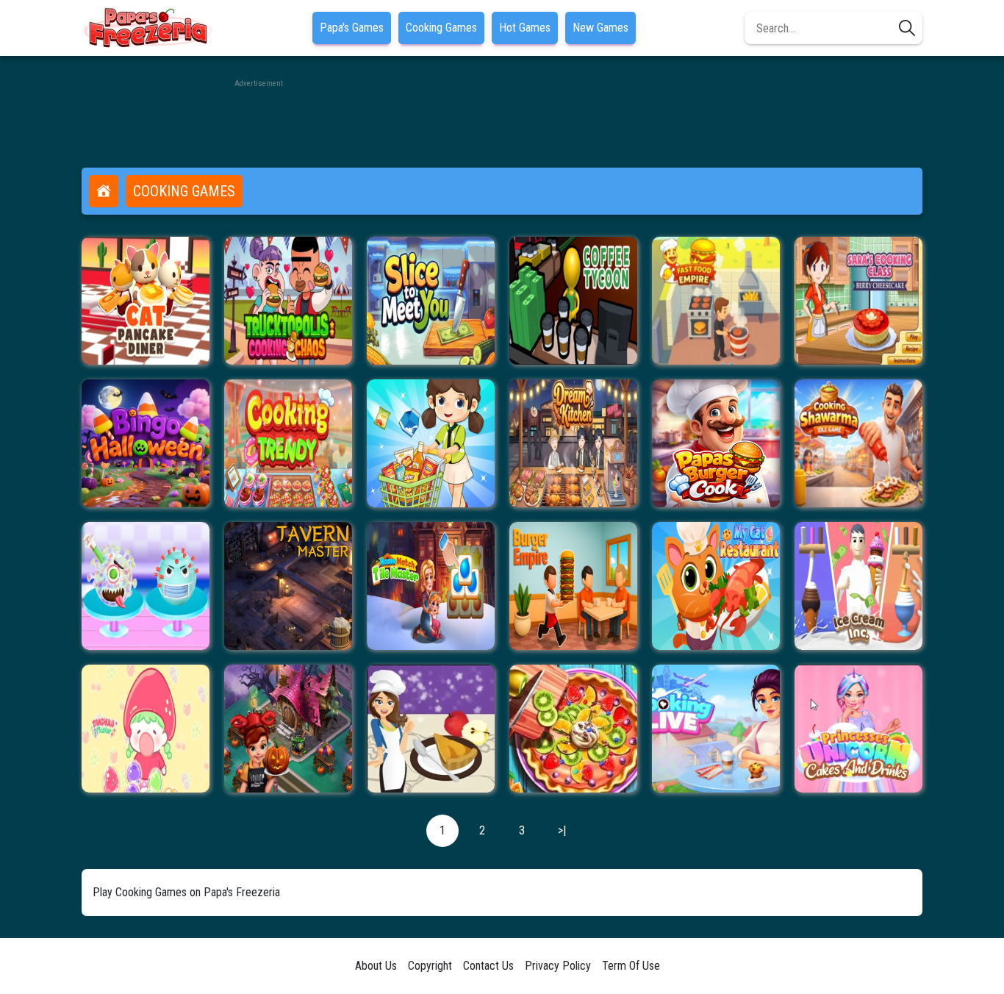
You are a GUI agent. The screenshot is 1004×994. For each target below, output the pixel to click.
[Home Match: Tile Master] (431, 586)
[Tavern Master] (288, 586)
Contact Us (488, 966)
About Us (376, 966)
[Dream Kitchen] (573, 443)
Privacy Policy (558, 966)
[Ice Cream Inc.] (858, 586)
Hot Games (525, 28)
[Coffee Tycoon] (573, 301)
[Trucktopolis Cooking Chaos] (288, 301)
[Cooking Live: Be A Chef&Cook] (716, 729)
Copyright (430, 966)
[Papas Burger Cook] (716, 443)
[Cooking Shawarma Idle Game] (858, 443)
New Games (600, 28)
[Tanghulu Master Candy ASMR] (145, 729)
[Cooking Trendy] (288, 443)
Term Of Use (631, 966)
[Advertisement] (502, 123)
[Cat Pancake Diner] (145, 301)
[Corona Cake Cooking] (145, 586)
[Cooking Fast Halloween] (288, 729)
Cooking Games (441, 28)
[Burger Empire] (573, 586)
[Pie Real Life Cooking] (573, 729)
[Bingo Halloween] (145, 443)
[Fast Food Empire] (716, 301)
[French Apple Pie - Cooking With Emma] (431, 729)
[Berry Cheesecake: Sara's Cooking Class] (858, 301)
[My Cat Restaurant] (716, 586)
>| (562, 830)
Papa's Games (352, 28)
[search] (907, 28)
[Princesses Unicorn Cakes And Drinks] (858, 729)
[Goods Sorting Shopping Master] (431, 443)
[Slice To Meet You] (431, 301)
